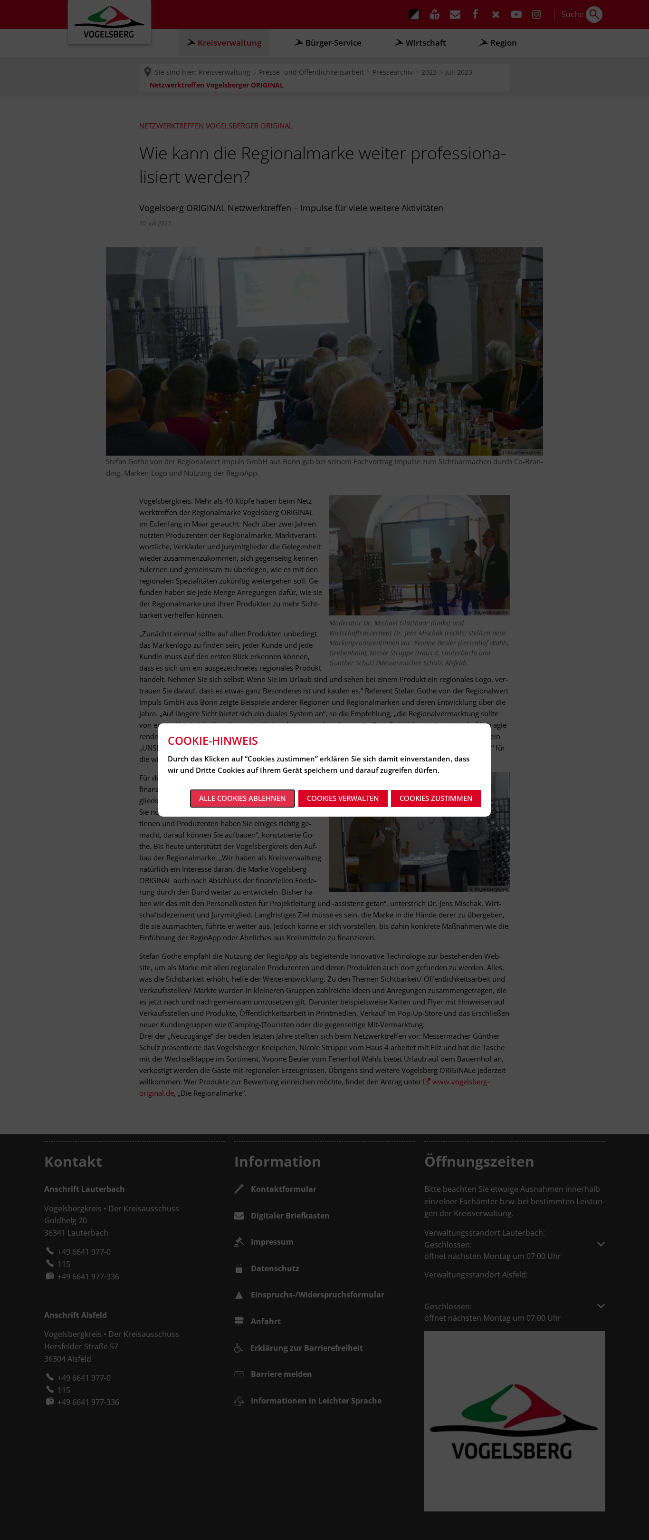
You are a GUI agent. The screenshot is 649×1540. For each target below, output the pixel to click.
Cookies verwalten (343, 798)
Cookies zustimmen (436, 798)
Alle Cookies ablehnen (242, 798)
